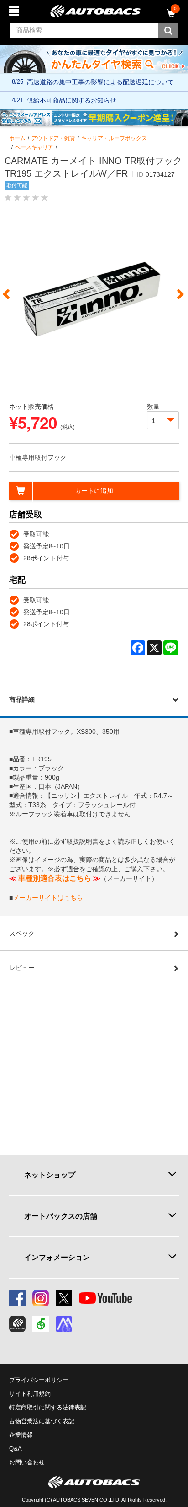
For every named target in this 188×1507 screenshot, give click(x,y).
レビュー (22, 967)
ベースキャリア (34, 147)
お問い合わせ (27, 1462)
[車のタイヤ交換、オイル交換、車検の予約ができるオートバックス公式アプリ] (17, 1324)
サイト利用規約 (30, 1393)
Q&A (15, 1448)
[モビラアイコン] (64, 1324)
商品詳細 (22, 699)
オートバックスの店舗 (60, 1216)
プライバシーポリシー (38, 1380)
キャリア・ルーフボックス (114, 138)
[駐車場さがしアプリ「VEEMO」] (40, 1324)
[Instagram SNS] (40, 1298)
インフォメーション (57, 1257)
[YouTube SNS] (105, 1298)
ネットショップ (49, 1175)
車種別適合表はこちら (54, 878)
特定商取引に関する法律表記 (47, 1407)
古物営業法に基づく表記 (41, 1421)
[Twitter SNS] (64, 1298)
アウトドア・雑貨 (53, 138)
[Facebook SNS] (17, 1298)
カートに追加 (94, 490)
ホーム (17, 138)
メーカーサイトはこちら (48, 897)
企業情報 (21, 1434)
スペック (22, 933)
